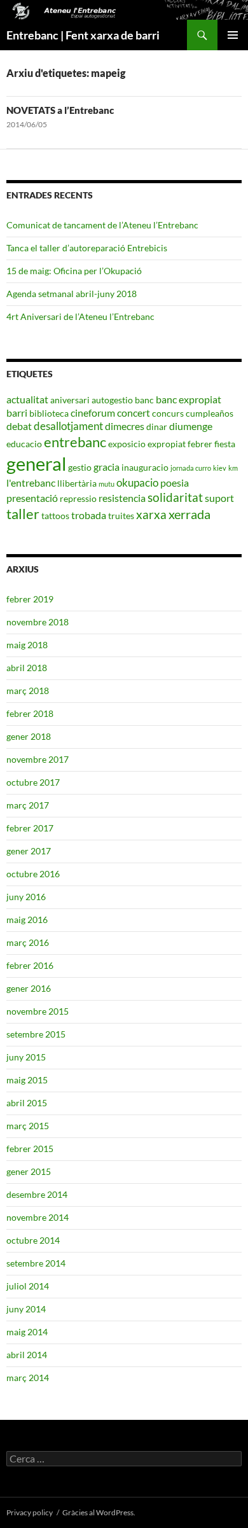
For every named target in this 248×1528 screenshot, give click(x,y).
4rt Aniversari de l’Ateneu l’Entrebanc (80, 316)
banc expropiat (188, 399)
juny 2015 (26, 1057)
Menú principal (232, 35)
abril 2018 (26, 667)
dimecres (124, 426)
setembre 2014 (35, 1263)
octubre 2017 (33, 782)
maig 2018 (27, 644)
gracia (106, 467)
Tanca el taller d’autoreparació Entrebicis (86, 247)
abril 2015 (26, 1102)
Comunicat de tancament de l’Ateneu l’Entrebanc (102, 224)
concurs (168, 413)
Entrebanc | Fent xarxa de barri (83, 35)
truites (121, 515)
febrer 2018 (29, 713)
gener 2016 (28, 988)
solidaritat (175, 497)
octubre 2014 (33, 1240)
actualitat (27, 399)
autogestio (112, 399)
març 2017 (27, 805)
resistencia (122, 498)
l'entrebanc (30, 482)
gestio (80, 467)
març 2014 (27, 1377)
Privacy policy (29, 1512)
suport (219, 498)
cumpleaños (209, 413)
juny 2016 (26, 896)
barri (16, 412)
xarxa (151, 515)
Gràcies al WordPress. (98, 1512)
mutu (106, 484)
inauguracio (145, 467)
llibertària (77, 483)
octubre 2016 (33, 873)
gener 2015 (28, 1171)
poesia (174, 482)
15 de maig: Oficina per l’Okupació (74, 270)
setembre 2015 (35, 1034)
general (36, 463)
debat (19, 426)
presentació (32, 498)
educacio (24, 443)
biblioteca (49, 413)
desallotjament (68, 426)
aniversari (70, 399)
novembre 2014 (37, 1217)
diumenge (190, 426)
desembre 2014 (36, 1194)
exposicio (127, 443)
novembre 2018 (37, 621)
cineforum (93, 412)
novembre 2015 (37, 1011)
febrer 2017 (29, 828)
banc (144, 399)
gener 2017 (28, 850)
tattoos (55, 515)
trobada (88, 515)
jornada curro (190, 468)
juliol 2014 (27, 1286)
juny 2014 (26, 1308)
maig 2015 (27, 1079)
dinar (156, 426)
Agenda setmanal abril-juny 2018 (71, 293)
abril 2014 (26, 1354)
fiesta (224, 443)
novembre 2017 (37, 759)
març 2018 (27, 690)
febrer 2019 (29, 599)
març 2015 (27, 1125)
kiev (219, 468)
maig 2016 (27, 919)
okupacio (137, 482)
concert (133, 412)
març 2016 (27, 942)
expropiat (167, 443)
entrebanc (75, 441)
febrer (200, 443)
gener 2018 (28, 736)
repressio (78, 498)
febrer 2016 (29, 965)
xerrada (189, 514)
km (233, 468)
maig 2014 (27, 1331)
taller (22, 513)
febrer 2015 (29, 1148)
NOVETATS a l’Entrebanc (60, 110)
